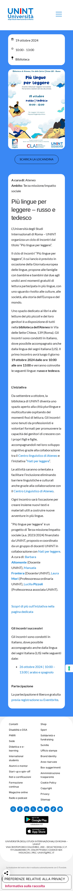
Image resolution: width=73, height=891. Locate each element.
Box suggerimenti (51, 767)
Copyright (46, 788)
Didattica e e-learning (17, 748)
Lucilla (33, 584)
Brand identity (49, 756)
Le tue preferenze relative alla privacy (33, 879)
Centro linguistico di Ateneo (37, 455)
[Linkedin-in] (26, 809)
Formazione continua (16, 784)
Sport (44, 729)
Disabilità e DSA (18, 729)
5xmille (45, 745)
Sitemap (45, 799)
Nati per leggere (38, 461)
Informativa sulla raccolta (25, 886)
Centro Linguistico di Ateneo (34, 491)
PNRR (12, 735)
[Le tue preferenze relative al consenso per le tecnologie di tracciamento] (69, 668)
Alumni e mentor (18, 765)
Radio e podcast (18, 797)
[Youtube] (40, 809)
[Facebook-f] (20, 809)
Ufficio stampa (49, 750)
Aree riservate (49, 761)
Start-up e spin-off (19, 771)
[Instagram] (13, 809)
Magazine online (18, 792)
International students (16, 758)
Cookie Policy (48, 782)
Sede (12, 741)
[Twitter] (33, 809)
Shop (43, 724)
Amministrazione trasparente (50, 775)
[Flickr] (60, 809)
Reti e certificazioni (20, 776)
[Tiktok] (53, 809)
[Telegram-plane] (46, 809)
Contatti (13, 724)
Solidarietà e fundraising (48, 737)
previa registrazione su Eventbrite (34, 700)
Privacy (45, 793)
